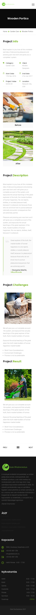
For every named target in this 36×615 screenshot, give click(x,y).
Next (31, 447)
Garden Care (10, 66)
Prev (5, 447)
